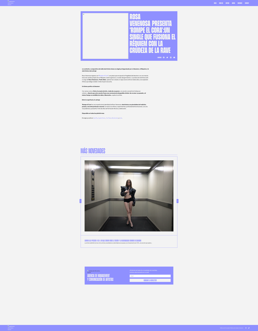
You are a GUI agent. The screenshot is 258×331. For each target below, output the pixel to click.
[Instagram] (246, 328)
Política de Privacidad (225, 328)
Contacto (247, 3)
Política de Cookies (234, 328)
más (121, 118)
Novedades (240, 3)
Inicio (215, 3)
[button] (164, 57)
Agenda (233, 3)
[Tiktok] (249, 328)
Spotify (95, 118)
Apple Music (101, 118)
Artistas (227, 3)
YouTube (108, 118)
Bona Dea (221, 3)
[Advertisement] (164, 77)
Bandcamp (115, 118)
